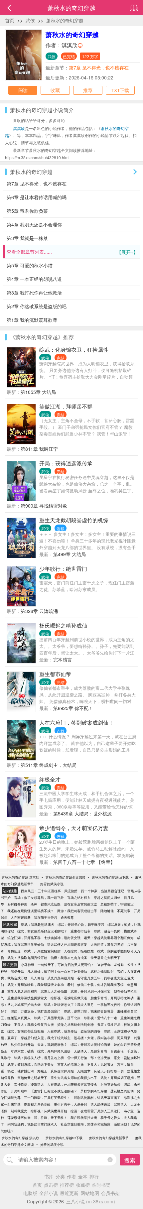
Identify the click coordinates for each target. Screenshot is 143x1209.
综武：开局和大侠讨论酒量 (90, 1044)
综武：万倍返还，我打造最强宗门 (36, 1011)
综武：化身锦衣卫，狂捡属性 (73, 349)
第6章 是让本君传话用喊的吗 (37, 197)
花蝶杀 (119, 964)
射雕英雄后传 (110, 1084)
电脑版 (30, 1193)
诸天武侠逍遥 (100, 1104)
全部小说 (48, 1193)
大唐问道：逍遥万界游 (107, 944)
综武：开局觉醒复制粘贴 (42, 951)
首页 (9, 20)
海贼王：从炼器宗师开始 (55, 1071)
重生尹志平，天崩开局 (70, 1104)
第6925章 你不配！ (73, 708)
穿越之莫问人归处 (107, 897)
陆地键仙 (107, 910)
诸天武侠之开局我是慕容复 (67, 944)
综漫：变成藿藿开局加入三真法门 (95, 1111)
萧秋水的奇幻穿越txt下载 (110, 877)
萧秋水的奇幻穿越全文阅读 (65, 877)
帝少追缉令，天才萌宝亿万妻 (73, 828)
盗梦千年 (104, 964)
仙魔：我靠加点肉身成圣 (69, 957)
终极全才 (50, 779)
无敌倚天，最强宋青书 (90, 1051)
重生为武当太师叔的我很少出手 (74, 1077)
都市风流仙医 (51, 904)
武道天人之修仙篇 (54, 991)
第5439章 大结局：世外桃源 (82, 813)
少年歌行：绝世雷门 (63, 568)
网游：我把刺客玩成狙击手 (77, 910)
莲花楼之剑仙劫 (122, 1091)
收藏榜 (83, 1184)
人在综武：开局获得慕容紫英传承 (72, 1084)
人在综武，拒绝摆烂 (79, 951)
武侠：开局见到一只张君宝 (90, 991)
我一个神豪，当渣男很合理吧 (102, 891)
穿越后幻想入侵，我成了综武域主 (46, 1037)
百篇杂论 (117, 1051)
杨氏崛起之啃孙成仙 (63, 625)
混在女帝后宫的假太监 (80, 904)
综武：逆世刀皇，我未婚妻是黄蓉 (89, 1011)
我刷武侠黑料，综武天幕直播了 (97, 1097)
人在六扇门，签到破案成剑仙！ (76, 722)
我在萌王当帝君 (45, 917)
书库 (49, 1176)
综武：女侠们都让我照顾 (25, 1031)
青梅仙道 (14, 951)
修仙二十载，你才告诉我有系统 (100, 984)
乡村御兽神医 (17, 904)
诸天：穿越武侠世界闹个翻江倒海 (109, 937)
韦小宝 (129, 1111)
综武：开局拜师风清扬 (54, 1051)
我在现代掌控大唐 (84, 1117)
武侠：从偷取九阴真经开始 (27, 957)
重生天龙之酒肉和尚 (22, 991)
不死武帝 (123, 910)
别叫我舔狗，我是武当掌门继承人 (32, 1124)
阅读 (23, 90)
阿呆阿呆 (123, 1037)
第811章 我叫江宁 (39, 448)
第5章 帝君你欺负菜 (27, 210)
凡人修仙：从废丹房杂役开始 (52, 978)
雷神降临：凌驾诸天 (29, 1084)
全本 (82, 1176)
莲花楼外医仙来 (19, 1117)
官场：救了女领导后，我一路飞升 (39, 897)
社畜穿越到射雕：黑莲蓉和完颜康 (85, 1124)
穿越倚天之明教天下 (32, 1077)
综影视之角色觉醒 (37, 1104)
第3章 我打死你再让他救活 (34, 292)
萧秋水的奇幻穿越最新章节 (109, 1138)
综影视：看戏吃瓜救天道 (69, 998)
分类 (60, 1176)
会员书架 (110, 1193)
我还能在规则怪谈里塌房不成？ (30, 910)
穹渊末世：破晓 (22, 1051)
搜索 (129, 1160)
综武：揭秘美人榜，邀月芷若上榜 (39, 1057)
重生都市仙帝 (55, 674)
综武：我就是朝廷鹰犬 (37, 924)
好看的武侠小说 (52, 884)
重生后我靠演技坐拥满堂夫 (27, 998)
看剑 (70, 984)
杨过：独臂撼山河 (20, 1071)
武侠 (30, 20)
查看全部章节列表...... (72, 251)
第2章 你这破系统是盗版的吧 (37, 306)
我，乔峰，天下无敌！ (50, 1117)
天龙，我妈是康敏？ (52, 1044)
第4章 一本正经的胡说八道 (34, 279)
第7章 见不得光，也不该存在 (99, 67)
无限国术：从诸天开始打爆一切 (100, 1071)
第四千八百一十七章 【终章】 (84, 862)
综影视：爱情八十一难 (100, 1018)
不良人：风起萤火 (100, 1064)
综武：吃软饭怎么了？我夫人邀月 (69, 1004)
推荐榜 (67, 1184)
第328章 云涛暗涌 (39, 611)
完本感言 (62, 659)
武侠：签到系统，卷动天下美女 (30, 1064)
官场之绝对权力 (78, 897)
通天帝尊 (67, 917)
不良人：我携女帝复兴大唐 (34, 1024)
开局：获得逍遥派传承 (65, 463)
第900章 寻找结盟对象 (44, 505)
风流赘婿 (70, 891)
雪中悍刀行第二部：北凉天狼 (88, 1057)
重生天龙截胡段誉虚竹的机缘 (73, 520)
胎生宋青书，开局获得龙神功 (112, 998)
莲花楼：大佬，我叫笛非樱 (94, 1037)
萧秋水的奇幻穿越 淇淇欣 (20, 877)
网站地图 (89, 1193)
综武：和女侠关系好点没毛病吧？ (42, 931)
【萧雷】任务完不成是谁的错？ (54, 1091)
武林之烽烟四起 (102, 971)
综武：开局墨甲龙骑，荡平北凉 (57, 1018)
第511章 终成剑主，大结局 (48, 765)
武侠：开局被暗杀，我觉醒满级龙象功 (35, 984)
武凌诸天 (120, 1104)
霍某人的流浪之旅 (70, 1064)
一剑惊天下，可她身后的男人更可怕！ (66, 964)
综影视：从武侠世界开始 (49, 1111)
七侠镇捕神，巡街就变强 (62, 937)
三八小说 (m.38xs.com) (90, 1201)
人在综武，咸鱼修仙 (62, 1031)
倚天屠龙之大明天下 (105, 957)
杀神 (34, 904)
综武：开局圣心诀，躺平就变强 (81, 924)
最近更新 (69, 1193)
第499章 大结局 (69, 554)
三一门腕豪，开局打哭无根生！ (47, 1097)
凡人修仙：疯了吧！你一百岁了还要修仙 (57, 971)
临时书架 (101, 1184)
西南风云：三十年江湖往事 (41, 891)
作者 (71, 1176)
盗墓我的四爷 (90, 1031)
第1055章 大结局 (38, 392)
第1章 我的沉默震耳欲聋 (32, 319)
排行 (94, 1176)
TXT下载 (120, 90)
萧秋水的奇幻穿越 (64, 20)
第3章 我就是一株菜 (27, 238)
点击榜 (51, 1184)
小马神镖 (27, 964)
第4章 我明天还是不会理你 (34, 224)
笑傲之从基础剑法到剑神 (75, 1024)
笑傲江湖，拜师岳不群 (65, 406)
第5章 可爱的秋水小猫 (30, 265)
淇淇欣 (69, 45)
